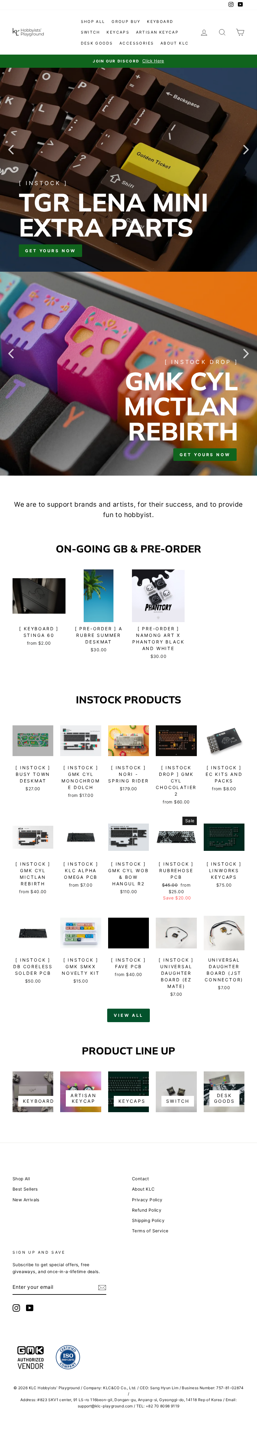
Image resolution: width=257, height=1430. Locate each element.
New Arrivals (26, 1199)
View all (128, 1015)
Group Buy (126, 21)
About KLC (174, 43)
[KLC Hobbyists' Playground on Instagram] (16, 1308)
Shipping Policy (148, 1220)
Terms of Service (150, 1230)
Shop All (21, 1178)
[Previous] (11, 149)
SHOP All (93, 21)
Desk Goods (97, 43)
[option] (128, 61)
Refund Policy (146, 1210)
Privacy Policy (147, 1199)
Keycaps (118, 32)
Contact (140, 1178)
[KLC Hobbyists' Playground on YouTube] (30, 1308)
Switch (90, 32)
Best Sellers (25, 1189)
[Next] (246, 149)
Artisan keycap (157, 32)
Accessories (136, 43)
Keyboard (160, 21)
